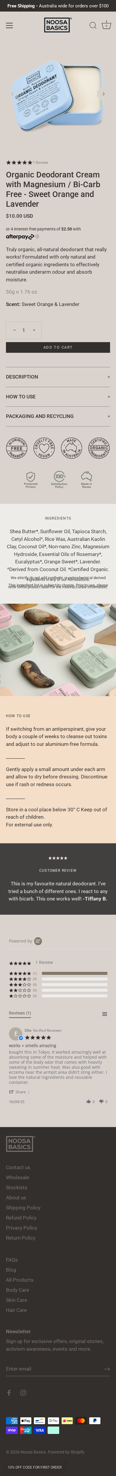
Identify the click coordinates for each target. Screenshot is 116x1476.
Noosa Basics (33, 1452)
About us (16, 1198)
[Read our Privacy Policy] (58, 474)
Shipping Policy (23, 1208)
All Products (20, 1280)
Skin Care (16, 1300)
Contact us (18, 1167)
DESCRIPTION (22, 377)
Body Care (17, 1290)
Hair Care (16, 1310)
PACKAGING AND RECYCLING (40, 416)
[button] (12, 93)
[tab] (20, 1014)
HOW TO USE (21, 397)
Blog (11, 1270)
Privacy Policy (21, 1228)
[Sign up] (107, 1369)
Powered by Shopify (66, 1452)
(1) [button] (35, 973)
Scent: (13, 304)
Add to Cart (58, 347)
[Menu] (9, 25)
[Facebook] (9, 1392)
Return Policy (20, 1238)
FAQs (12, 1260)
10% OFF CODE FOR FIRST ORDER (35, 1467)
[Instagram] (23, 1392)
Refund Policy (21, 1218)
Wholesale (17, 1177)
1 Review (40, 162)
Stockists (16, 1187)
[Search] (93, 26)
